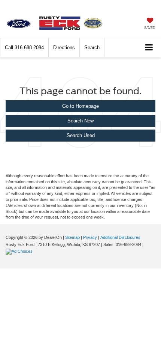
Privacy (90, 237)
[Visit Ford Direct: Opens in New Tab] (20, 251)
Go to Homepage (80, 106)
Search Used (81, 135)
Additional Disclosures (120, 237)
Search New (80, 121)
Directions (64, 47)
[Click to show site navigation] (149, 47)
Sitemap (72, 237)
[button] (24, 47)
